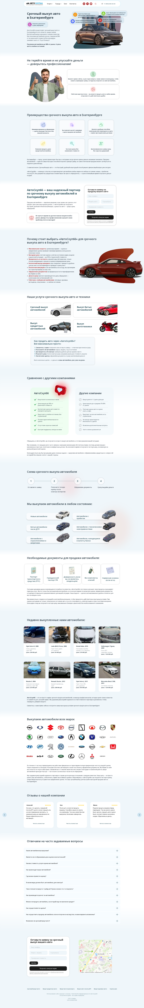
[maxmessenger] (84, 4)
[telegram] (87, 4)
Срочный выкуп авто (33, 989)
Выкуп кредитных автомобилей (37, 326)
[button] (95, 4)
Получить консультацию (100, 217)
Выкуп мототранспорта (67, 989)
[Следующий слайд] (139, 815)
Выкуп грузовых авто (100, 989)
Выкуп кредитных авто (50, 989)
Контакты (73, 4)
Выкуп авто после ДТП (84, 989)
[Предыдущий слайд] (4, 815)
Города (57, 4)
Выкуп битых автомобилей (84, 308)
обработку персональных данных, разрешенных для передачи (100, 221)
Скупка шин (113, 989)
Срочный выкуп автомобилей (39, 308)
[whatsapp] (91, 4)
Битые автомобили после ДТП (38, 528)
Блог (65, 4)
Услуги (49, 4)
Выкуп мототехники (84, 325)
